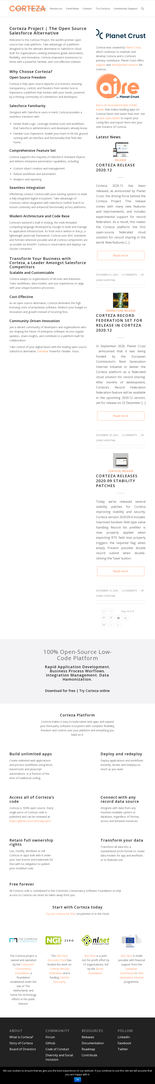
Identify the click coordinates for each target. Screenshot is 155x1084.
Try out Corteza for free (60, 913)
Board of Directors (22, 1049)
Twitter (123, 1049)
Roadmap (88, 1049)
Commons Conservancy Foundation (24, 969)
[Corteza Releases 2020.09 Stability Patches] (120, 460)
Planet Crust (133, 47)
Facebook (124, 1043)
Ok (77, 1079)
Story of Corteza (21, 1043)
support (100, 65)
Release (120, 160)
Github (50, 1043)
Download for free (60, 690)
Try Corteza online (94, 690)
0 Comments (129, 274)
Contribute (89, 1055)
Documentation (93, 1043)
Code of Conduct (57, 1049)
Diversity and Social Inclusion (59, 1057)
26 (104, 624)
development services (125, 65)
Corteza (114, 471)
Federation (114, 310)
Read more (120, 255)
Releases (88, 1037)
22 (104, 617)
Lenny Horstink (105, 280)
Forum (50, 1037)
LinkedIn (124, 1037)
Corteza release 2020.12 (115, 167)
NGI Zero (90, 956)
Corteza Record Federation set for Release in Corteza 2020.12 (119, 323)
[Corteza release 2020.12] (120, 149)
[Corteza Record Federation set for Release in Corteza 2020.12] (120, 300)
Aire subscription (110, 118)
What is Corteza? (21, 1037)
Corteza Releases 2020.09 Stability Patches (117, 480)
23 (111, 617)
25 (125, 618)
